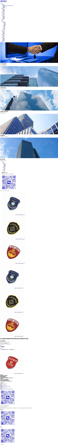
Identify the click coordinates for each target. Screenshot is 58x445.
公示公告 (4, 14)
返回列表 (1, 348)
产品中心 (3, 190)
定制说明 (2, 8)
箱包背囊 (4, 26)
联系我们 (2, 19)
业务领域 (4, 33)
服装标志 (5, 190)
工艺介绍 (4, 10)
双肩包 (4, 27)
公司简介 (4, 15)
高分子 (7, 5)
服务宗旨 (3, 386)
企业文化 (4, 16)
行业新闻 (4, 13)
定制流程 (9, 386)
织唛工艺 (4, 5)
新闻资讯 (2, 12)
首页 (1, 3)
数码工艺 (12, 5)
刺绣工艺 (6, 5)
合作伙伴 (4, 17)
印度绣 (10, 5)
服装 (4, 29)
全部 (3, 162)
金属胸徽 (9, 5)
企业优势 (4, 9)
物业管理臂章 (3, 349)
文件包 (4, 169)
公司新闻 (1, 387)
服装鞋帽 (4, 7)
